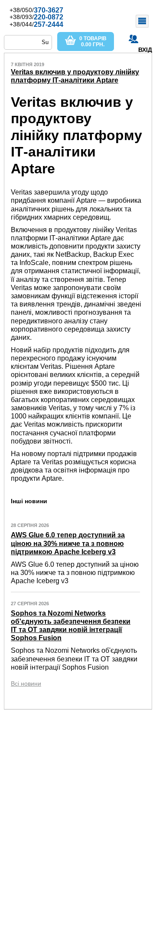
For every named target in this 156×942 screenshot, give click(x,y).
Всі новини (26, 683)
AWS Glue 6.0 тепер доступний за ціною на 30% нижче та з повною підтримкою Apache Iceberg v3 (68, 543)
